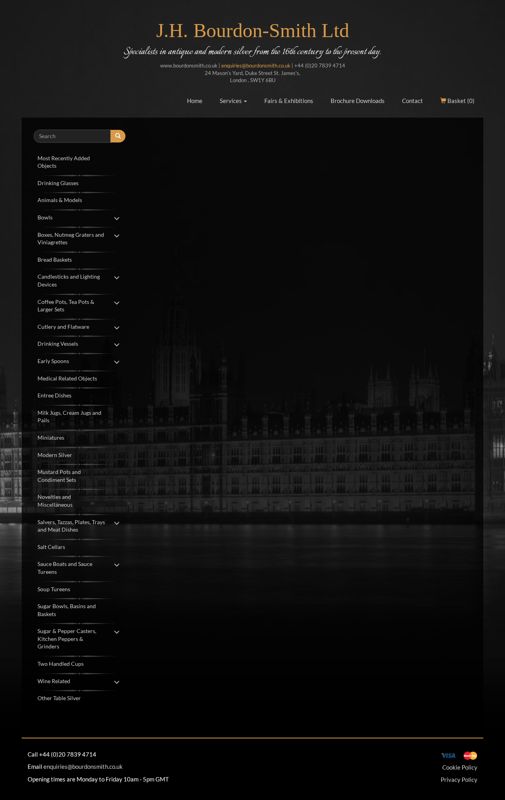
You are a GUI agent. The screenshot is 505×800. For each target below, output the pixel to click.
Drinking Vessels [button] (57, 343)
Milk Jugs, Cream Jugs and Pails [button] (69, 416)
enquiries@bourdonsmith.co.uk (255, 65)
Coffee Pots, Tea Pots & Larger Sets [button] (65, 305)
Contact (412, 100)
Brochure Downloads (358, 100)
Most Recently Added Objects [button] (63, 162)
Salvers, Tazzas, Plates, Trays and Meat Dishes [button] (71, 526)
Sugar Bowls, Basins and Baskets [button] (66, 610)
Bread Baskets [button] (54, 259)
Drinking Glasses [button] (58, 183)
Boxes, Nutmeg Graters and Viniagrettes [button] (70, 238)
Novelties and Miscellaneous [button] (55, 500)
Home (194, 100)
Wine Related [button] (53, 681)
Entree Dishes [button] (54, 395)
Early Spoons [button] (53, 361)
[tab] (79, 161)
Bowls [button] (44, 217)
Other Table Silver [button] (59, 698)
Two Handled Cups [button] (60, 663)
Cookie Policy (459, 767)
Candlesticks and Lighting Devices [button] (68, 280)
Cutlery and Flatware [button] (63, 326)
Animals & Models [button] (59, 200)
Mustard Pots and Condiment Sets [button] (59, 475)
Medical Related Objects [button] (67, 378)
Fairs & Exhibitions (288, 100)
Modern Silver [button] (54, 455)
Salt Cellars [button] (51, 546)
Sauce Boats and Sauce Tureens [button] (64, 567)
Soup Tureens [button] (53, 589)
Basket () (460, 100)
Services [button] (231, 100)
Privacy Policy (459, 779)
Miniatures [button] (50, 437)
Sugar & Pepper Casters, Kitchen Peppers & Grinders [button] (66, 639)
